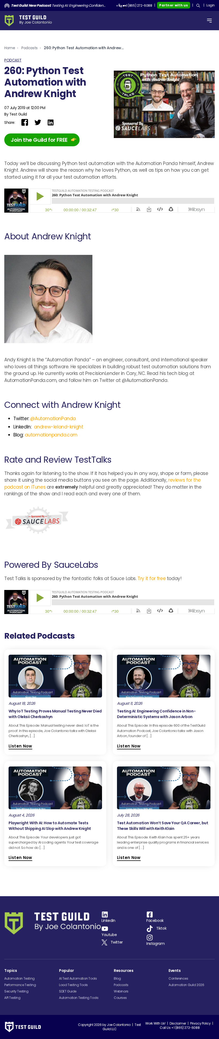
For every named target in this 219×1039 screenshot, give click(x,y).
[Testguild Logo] (30, 21)
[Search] (198, 5)
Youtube (109, 934)
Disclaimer (178, 1023)
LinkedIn (108, 920)
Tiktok (161, 928)
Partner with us (173, 5)
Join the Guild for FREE (39, 140)
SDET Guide (67, 991)
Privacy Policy (200, 1023)
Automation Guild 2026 (186, 985)
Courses (120, 997)
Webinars (121, 991)
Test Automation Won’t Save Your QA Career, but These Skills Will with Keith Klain (162, 825)
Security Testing (16, 991)
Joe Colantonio (118, 1024)
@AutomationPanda (53, 418)
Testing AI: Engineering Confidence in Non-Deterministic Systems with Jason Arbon (59, 5)
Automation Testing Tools (78, 997)
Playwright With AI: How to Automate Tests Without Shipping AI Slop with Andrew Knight (50, 825)
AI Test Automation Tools (78, 978)
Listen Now (20, 746)
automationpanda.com (51, 435)
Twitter (117, 942)
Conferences (178, 978)
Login (210, 5)
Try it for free (152, 578)
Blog (117, 978)
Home (9, 48)
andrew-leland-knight (58, 427)
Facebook (155, 920)
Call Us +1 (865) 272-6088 (180, 1027)
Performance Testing (20, 985)
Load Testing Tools (73, 985)
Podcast (12, 60)
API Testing (12, 997)
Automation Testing (19, 978)
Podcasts (29, 48)
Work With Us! (155, 1023)
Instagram (155, 943)
